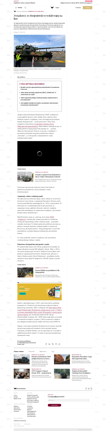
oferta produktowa (19, 426)
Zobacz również (19, 351)
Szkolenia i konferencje (20, 420)
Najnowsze (43, 351)
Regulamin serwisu (32, 398)
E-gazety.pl (30, 408)
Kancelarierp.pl (31, 413)
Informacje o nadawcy (33, 400)
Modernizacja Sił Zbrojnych (36, 11)
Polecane (32, 351)
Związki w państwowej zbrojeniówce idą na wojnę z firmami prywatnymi (48, 176)
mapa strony (17, 424)
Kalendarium (27, 424)
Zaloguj (88, 7)
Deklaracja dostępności (33, 402)
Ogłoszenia (17, 408)
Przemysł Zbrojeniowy (22, 11)
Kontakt (16, 397)
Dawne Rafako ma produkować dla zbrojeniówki (47, 271)
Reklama (16, 406)
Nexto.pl (29, 409)
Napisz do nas (17, 398)
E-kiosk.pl (29, 406)
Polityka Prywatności (32, 395)
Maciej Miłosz (21, 77)
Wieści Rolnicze (31, 414)
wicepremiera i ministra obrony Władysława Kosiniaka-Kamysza (35, 125)
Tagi (52, 351)
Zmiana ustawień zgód (33, 397)
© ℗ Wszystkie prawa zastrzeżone (26, 342)
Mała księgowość (31, 411)
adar (57, 7)
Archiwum (16, 411)
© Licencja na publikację (24, 341)
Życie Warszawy (31, 416)
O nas (15, 395)
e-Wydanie (78, 7)
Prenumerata (17, 409)
